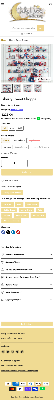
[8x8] (12, 131)
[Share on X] (8, 232)
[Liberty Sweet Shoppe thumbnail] (6, 88)
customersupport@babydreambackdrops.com (19, 370)
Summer (7, 215)
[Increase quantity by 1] (24, 163)
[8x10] (20, 131)
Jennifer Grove (16, 109)
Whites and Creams (11, 221)
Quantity (4, 157)
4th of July (8, 204)
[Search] (40, 28)
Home (3, 40)
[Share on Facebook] (3, 232)
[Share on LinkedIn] (13, 232)
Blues (19, 204)
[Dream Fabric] (21, 150)
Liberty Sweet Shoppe (12, 192)
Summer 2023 (38, 215)
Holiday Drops (9, 210)
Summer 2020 (21, 215)
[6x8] (5, 131)
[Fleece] (6, 143)
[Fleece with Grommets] (41, 150)
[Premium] (7, 150)
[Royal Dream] (35, 143)
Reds (40, 210)
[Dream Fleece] (19, 143)
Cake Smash (32, 204)
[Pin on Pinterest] (18, 232)
